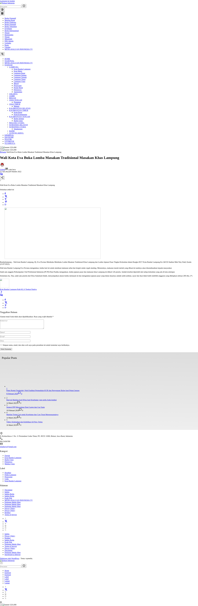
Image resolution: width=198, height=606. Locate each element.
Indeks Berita (9, 494)
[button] (24, 6)
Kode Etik (8, 498)
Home (7, 571)
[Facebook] (5, 194)
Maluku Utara (10, 464)
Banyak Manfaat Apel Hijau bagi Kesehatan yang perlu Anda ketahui (31, 400)
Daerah (7, 456)
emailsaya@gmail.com (8, 447)
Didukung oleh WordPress (9, 558)
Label (7, 577)
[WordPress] (5, 526)
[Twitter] (6, 197)
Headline (8, 473)
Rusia (7, 45)
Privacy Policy (10, 508)
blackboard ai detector (13, 555)
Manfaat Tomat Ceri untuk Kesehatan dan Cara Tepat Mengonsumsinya (32, 415)
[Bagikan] (2, 178)
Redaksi (7, 513)
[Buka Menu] (2, 13)
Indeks (7, 492)
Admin (2, 170)
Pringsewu (8, 462)
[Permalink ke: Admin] (2, 166)
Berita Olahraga (10, 22)
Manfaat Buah (10, 20)
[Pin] (6, 202)
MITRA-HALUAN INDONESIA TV (19, 49)
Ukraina (7, 47)
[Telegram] (5, 199)
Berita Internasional (12, 31)
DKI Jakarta (9, 41)
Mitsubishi (8, 39)
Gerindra (8, 43)
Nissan (7, 33)
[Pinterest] (5, 524)
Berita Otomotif (10, 18)
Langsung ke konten (7, 1)
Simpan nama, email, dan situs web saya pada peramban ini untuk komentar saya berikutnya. (36, 345)
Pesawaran (8, 477)
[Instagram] (5, 528)
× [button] (1, 563)
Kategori (8, 573)
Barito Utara (9, 460)
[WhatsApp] (5, 205)
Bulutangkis (9, 35)
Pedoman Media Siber (13, 502)
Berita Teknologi (11, 27)
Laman (7, 581)
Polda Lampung (10, 475)
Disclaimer (8, 490)
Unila (7, 479)
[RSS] (5, 530)
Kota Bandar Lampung (13, 458)
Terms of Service (11, 515)
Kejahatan (8, 29)
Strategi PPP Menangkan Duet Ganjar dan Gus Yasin (25, 407)
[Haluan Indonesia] (7, 3)
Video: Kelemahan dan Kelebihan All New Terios (24, 422)
